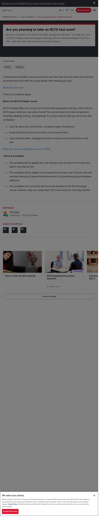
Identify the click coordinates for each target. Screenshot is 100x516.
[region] (49, 504)
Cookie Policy (12, 504)
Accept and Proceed (10, 511)
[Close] (94, 495)
